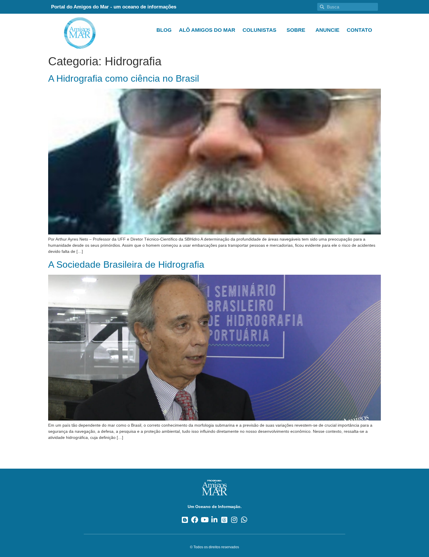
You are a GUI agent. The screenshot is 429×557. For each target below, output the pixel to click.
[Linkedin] (214, 520)
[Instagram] (234, 520)
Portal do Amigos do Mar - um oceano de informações (113, 7)
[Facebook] (195, 520)
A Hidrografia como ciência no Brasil (123, 78)
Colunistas (259, 30)
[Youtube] (204, 520)
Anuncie (327, 30)
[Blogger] (185, 520)
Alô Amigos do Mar (207, 30)
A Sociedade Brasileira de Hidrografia (126, 264)
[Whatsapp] (244, 520)
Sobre (296, 30)
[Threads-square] (224, 520)
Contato (359, 30)
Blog (164, 30)
